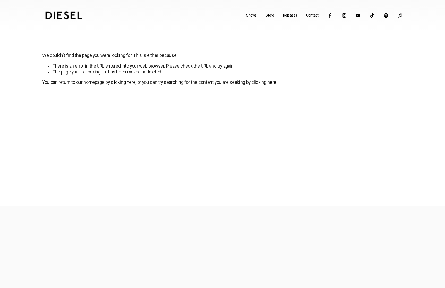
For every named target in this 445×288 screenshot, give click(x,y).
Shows (251, 15)
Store (270, 15)
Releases (290, 15)
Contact (312, 15)
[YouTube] (358, 15)
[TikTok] (372, 15)
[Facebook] (329, 15)
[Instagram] (344, 15)
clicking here (123, 82)
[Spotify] (386, 15)
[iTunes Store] (400, 15)
